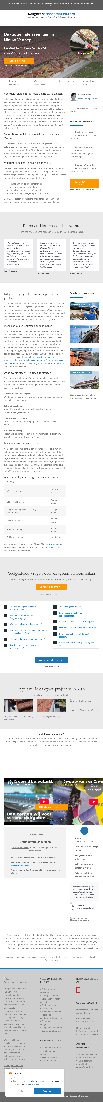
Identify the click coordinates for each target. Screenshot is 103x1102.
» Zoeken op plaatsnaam (51, 1030)
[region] (34, 1083)
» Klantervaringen (48, 1060)
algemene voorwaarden (20, 865)
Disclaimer (85, 1096)
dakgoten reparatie (44, 357)
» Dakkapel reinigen (49, 995)
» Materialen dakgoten (50, 1047)
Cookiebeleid (33, 1084)
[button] (27, 608)
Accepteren (47, 1091)
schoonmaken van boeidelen (32, 360)
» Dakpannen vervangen (51, 1027)
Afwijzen (21, 1091)
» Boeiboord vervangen (50, 1011)
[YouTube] (78, 990)
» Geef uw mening (48, 1057)
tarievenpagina (54, 544)
